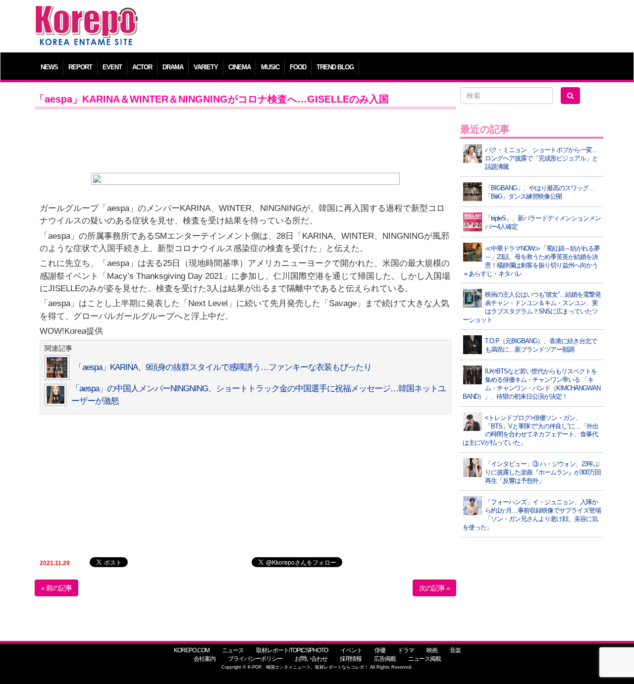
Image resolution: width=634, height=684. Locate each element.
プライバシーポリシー (255, 658)
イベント (351, 650)
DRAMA (172, 67)
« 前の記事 (56, 588)
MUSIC (270, 67)
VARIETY (206, 67)
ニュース (233, 650)
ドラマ (406, 650)
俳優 (379, 650)
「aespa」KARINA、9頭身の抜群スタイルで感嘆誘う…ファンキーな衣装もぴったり (222, 367)
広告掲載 (385, 658)
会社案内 (204, 658)
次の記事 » (434, 588)
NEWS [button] (49, 67)
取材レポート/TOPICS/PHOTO (292, 650)
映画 (431, 650)
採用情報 (351, 658)
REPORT (80, 67)
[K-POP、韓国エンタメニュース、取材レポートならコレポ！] (87, 14)
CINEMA (239, 67)
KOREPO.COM (192, 650)
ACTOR (142, 67)
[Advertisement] (388, 27)
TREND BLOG (335, 67)
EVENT (112, 67)
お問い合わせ (311, 658)
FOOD (298, 67)
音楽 (455, 650)
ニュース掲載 (424, 658)
